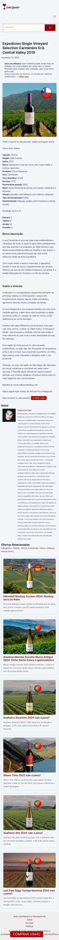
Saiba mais (24, 76)
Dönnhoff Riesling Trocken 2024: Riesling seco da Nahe (28, 598)
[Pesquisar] (50, 27)
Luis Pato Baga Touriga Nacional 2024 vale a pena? (29, 892)
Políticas (29, 926)
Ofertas (16, 548)
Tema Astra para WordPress (45, 934)
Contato (29, 923)
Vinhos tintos (7, 551)
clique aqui (38, 398)
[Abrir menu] (54, 16)
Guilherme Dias (24, 410)
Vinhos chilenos (46, 548)
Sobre (29, 920)
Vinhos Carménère (29, 548)
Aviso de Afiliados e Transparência (29, 916)
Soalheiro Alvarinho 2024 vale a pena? (26, 717)
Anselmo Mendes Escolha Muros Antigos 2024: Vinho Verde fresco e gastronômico (28, 658)
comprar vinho (26, 934)
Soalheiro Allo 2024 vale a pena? (23, 832)
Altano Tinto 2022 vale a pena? (22, 775)
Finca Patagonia (44, 391)
